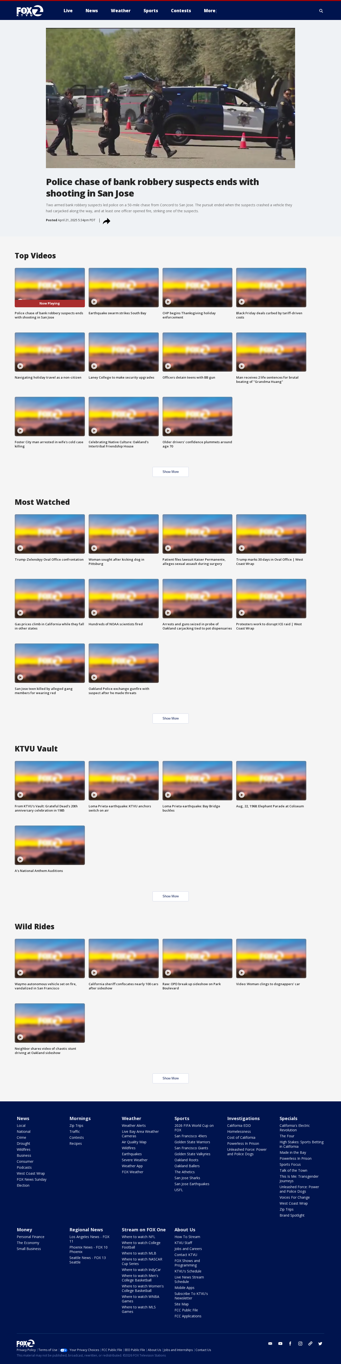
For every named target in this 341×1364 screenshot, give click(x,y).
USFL (178, 1189)
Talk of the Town (293, 1170)
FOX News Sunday (31, 1179)
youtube (280, 1344)
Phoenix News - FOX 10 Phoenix (88, 1249)
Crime (21, 1137)
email (270, 1344)
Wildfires (23, 1149)
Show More (171, 472)
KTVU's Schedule (187, 1271)
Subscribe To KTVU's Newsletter (191, 1295)
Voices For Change (295, 1197)
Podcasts (24, 1167)
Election (23, 1185)
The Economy (28, 1242)
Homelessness (239, 1131)
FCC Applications (187, 1316)
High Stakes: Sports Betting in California (302, 1144)
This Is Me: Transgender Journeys (299, 1178)
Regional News (86, 1230)
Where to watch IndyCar (141, 1269)
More (209, 10)
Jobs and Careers (188, 1248)
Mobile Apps (184, 1287)
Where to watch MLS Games (139, 1309)
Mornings (80, 1118)
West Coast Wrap (31, 1173)
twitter (320, 1344)
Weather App (132, 1165)
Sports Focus (290, 1164)
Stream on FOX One (144, 1230)
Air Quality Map (134, 1142)
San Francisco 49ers (190, 1136)
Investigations (243, 1118)
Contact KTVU (185, 1254)
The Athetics (184, 1171)
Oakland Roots (186, 1159)
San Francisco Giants (191, 1148)
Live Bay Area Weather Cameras (140, 1133)
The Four (287, 1136)
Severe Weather (135, 1159)
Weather (131, 1118)
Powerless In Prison (243, 1143)
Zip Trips (76, 1125)
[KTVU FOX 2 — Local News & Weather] (33, 11)
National (23, 1131)
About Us (184, 1230)
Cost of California (241, 1137)
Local (21, 1125)
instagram (300, 1344)
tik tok (310, 1344)
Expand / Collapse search (321, 10)
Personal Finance (30, 1236)
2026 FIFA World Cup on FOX (194, 1127)
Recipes (75, 1143)
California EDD (239, 1125)
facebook (290, 1344)
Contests (76, 1137)
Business (24, 1155)
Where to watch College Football (141, 1245)
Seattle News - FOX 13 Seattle (87, 1259)
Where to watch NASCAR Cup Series (142, 1261)
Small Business (29, 1248)
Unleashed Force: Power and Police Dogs (247, 1151)
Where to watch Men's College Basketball (140, 1277)
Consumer (25, 1161)
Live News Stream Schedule (189, 1279)
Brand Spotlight (292, 1215)
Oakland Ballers (187, 1165)
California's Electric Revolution (295, 1127)
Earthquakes (132, 1154)
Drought (23, 1143)
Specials (288, 1118)
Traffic (74, 1131)
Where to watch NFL (138, 1236)
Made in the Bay (293, 1152)
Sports (181, 1118)
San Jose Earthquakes (191, 1183)
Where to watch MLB (139, 1253)
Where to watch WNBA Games (140, 1298)
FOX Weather (132, 1171)
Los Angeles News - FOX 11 (89, 1239)
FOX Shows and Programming (187, 1262)
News (23, 1118)
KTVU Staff (183, 1242)
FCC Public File (186, 1310)
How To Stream (187, 1236)
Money (24, 1230)
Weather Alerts (134, 1125)
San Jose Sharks (187, 1177)
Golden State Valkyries (192, 1154)
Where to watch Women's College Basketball (143, 1288)
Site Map (181, 1304)
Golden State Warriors (192, 1142)
